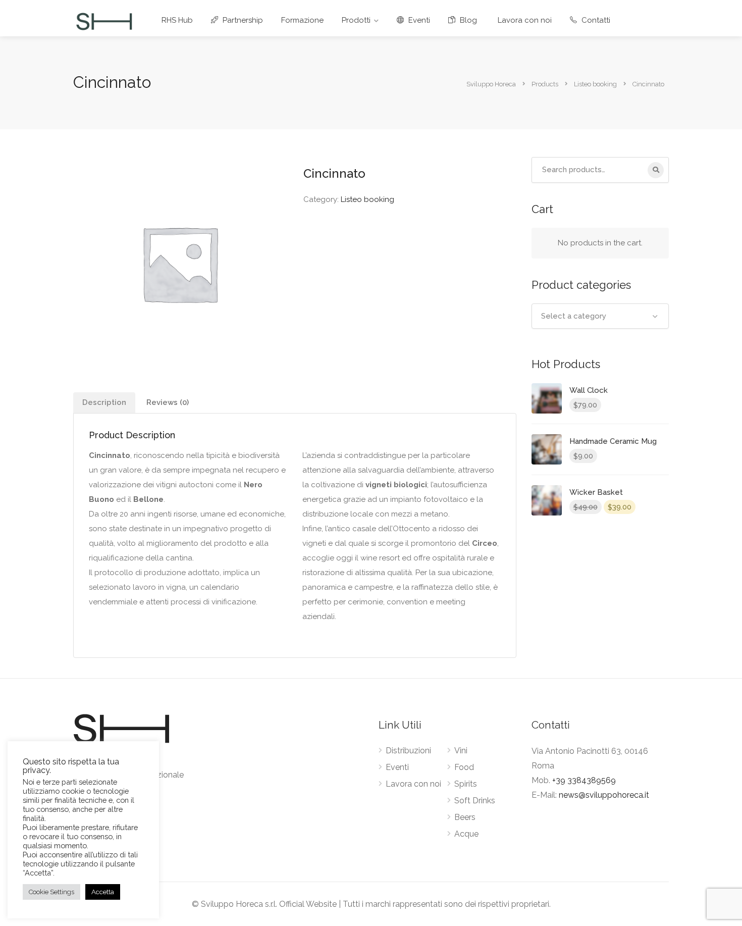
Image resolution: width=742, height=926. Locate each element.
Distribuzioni (408, 750)
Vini (460, 750)
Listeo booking (367, 199)
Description (104, 402)
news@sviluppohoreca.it (604, 795)
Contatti (594, 20)
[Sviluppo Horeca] (104, 21)
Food (464, 767)
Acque (466, 834)
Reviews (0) (167, 402)
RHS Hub (177, 20)
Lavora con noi (525, 20)
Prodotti (356, 20)
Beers (464, 817)
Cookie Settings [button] (51, 892)
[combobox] (600, 316)
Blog (467, 20)
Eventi (418, 20)
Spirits (465, 784)
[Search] (656, 170)
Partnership (242, 20)
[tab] (104, 402)
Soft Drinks (474, 800)
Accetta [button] (102, 892)
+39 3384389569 (584, 780)
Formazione (302, 20)
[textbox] (600, 316)
